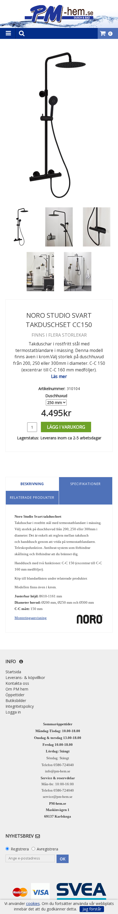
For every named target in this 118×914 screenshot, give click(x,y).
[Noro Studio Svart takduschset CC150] (59, 125)
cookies (33, 903)
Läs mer (59, 376)
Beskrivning (32, 484)
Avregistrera (47, 849)
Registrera (20, 849)
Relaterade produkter (32, 497)
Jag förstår (92, 909)
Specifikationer (85, 484)
